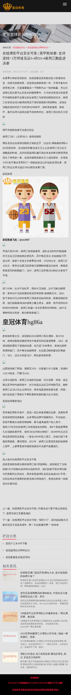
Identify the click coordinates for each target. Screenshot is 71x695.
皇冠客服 (47, 690)
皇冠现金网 (38, 690)
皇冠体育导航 (18, 690)
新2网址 (55, 690)
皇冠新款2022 (19, 47)
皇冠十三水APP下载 (15, 543)
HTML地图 (57, 683)
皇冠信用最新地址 (12, 401)
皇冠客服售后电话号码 (16, 557)
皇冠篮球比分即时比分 (38, 47)
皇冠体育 (7, 174)
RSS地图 (48, 683)
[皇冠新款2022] (13, 4)
